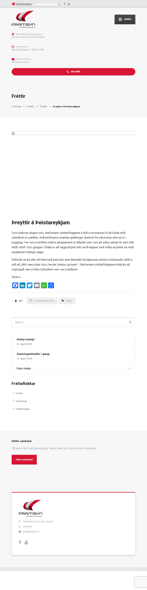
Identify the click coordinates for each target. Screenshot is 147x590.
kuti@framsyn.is (31, 531)
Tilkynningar (23, 409)
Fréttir (69, 300)
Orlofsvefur (24, 4)
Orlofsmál (21, 401)
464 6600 (75, 71)
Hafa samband (24, 459)
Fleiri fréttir (24, 368)
